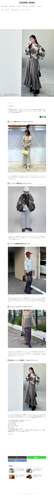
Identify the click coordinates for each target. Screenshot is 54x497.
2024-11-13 (10, 102)
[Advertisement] (27, 20)
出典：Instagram (11, 173)
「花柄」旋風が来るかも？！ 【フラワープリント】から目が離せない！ (24, 95)
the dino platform (28, 494)
